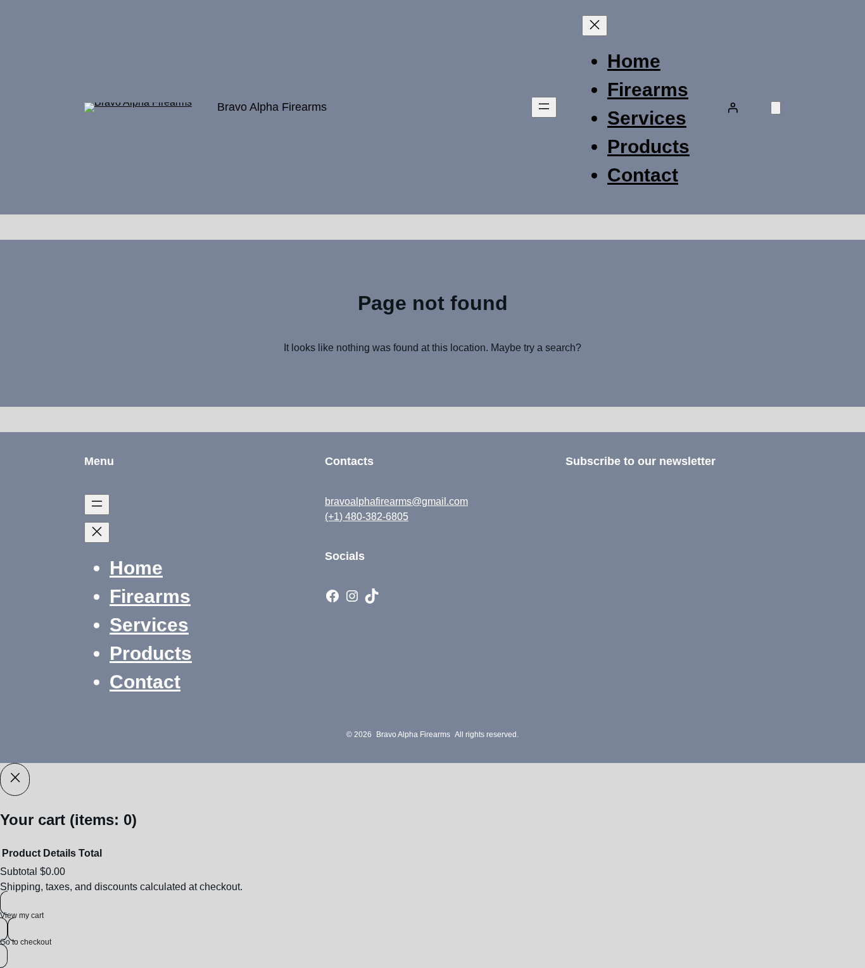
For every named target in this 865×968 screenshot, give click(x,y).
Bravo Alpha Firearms (272, 107)
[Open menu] (544, 107)
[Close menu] (594, 25)
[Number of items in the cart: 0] (776, 108)
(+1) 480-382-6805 (366, 516)
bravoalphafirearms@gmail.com (396, 501)
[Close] (15, 779)
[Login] (732, 107)
